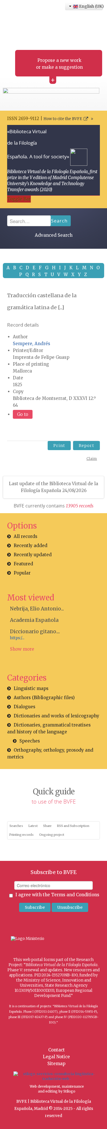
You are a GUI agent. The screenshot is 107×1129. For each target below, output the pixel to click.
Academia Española (34, 620)
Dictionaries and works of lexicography (56, 716)
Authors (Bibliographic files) (44, 697)
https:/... (17, 638)
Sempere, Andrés (31, 343)
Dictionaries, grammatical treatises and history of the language (49, 728)
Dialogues (24, 706)
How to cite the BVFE (62, 118)
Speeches (29, 741)
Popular (22, 573)
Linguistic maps (31, 688)
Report (86, 445)
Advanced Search (53, 235)
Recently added (30, 545)
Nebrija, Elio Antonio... (37, 609)
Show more (22, 649)
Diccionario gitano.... (35, 631)
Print (59, 445)
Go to (22, 414)
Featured (23, 563)
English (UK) (90, 6)
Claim (91, 458)
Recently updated (33, 554)
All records (25, 536)
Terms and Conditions (75, 894)
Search (59, 221)
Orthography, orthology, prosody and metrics (50, 753)
